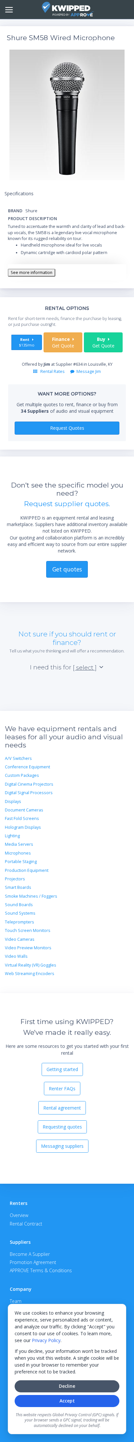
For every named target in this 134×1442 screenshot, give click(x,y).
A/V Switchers (18, 758)
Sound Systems (20, 913)
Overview (19, 1215)
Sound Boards (19, 904)
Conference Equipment (27, 767)
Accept (67, 1401)
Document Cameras (24, 810)
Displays (13, 801)
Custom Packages (22, 775)
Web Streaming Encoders (29, 973)
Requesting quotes (62, 1127)
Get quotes (67, 569)
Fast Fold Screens (22, 818)
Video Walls (16, 956)
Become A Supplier (30, 1254)
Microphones (18, 853)
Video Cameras (19, 939)
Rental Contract (26, 1224)
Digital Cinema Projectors (29, 784)
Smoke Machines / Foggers (31, 896)
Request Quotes (67, 428)
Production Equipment (26, 870)
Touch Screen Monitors (27, 930)
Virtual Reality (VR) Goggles (30, 965)
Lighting (12, 836)
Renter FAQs (62, 1088)
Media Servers (19, 844)
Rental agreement (62, 1108)
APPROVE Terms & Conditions (41, 1270)
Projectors (15, 879)
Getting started (62, 1069)
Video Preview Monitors (28, 948)
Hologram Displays (23, 827)
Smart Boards (18, 887)
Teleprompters (19, 922)
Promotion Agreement (33, 1262)
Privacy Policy (46, 1340)
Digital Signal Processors (29, 792)
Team (15, 1301)
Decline (67, 1386)
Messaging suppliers (62, 1146)
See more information (31, 272)
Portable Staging (21, 861)
